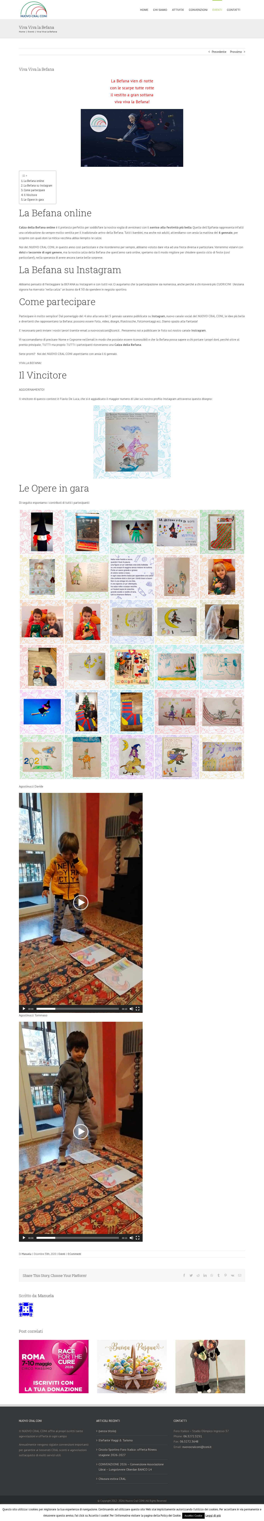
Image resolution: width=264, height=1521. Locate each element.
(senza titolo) (107, 1431)
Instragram (198, 330)
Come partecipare (34, 190)
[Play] (24, 1009)
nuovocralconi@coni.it (197, 1447)
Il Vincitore (30, 195)
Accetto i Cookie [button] (193, 1515)
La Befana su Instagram (38, 185)
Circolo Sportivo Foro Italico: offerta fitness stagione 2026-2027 (128, 1452)
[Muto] (131, 1009)
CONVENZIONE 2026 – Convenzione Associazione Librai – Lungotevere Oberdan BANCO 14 (131, 1466)
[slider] (78, 1009)
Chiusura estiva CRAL (112, 1479)
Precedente (219, 52)
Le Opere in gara (34, 199)
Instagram (158, 316)
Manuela (26, 1254)
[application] (81, 903)
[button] (81, 902)
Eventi (62, 1254)
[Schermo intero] (138, 1009)
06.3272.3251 (192, 1436)
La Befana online (34, 181)
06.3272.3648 (189, 1441)
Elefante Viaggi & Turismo (116, 1440)
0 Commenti (74, 1254)
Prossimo (236, 52)
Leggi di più (213, 1515)
